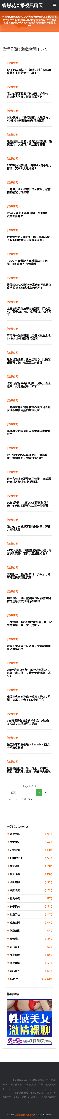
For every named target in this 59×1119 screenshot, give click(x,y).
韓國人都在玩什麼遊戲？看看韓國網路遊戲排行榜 (29, 647)
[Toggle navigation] (54, 4)
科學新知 (31, 906)
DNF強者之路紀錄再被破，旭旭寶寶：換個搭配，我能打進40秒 (27, 456)
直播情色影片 (30, 1084)
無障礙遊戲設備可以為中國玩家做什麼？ (29, 432)
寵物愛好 (31, 938)
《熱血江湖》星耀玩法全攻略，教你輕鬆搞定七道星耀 (29, 191)
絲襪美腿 (31, 833)
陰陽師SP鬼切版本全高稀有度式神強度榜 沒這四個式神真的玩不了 (29, 286)
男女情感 (31, 874)
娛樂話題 (31, 930)
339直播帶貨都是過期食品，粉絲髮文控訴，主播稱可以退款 (28, 722)
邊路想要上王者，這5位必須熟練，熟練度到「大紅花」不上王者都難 (29, 143)
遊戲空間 (13, 63)
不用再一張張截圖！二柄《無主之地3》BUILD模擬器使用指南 (29, 337)
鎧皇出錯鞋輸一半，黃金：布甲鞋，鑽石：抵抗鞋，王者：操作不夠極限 (29, 770)
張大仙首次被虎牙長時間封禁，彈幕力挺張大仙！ (29, 528)
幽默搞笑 (31, 890)
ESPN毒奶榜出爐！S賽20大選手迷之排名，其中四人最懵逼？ (29, 167)
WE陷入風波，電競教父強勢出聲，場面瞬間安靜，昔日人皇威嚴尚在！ (29, 552)
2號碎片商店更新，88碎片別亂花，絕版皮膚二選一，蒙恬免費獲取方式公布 (29, 672)
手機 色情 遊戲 (21, 1093)
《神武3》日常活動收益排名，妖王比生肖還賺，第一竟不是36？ (29, 623)
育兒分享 (31, 946)
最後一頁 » (26, 799)
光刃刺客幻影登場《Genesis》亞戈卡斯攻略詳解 (28, 746)
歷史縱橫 (31, 898)
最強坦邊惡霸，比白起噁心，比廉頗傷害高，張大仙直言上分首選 (29, 361)
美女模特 (31, 842)
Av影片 (31, 979)
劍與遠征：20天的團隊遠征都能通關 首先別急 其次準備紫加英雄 (29, 600)
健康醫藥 (31, 962)
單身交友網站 (19, 1097)
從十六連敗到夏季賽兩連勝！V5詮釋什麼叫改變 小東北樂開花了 (29, 480)
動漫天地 (31, 914)
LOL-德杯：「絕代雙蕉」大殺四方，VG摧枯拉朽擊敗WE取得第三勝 (29, 119)
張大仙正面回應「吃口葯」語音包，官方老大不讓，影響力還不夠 (29, 95)
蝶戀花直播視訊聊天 (24, 1114)
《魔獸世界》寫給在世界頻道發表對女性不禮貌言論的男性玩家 (29, 408)
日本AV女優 (31, 858)
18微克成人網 (36, 1093)
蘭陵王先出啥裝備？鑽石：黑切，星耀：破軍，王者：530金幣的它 (29, 698)
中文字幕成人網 (20, 1080)
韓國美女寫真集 (36, 1080)
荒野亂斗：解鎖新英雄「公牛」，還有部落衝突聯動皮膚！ (29, 576)
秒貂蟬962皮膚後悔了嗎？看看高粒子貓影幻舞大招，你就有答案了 (28, 238)
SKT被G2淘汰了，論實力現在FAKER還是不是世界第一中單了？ (29, 71)
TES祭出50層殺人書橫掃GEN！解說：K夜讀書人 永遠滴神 (27, 262)
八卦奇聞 (31, 882)
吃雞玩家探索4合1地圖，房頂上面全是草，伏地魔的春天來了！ (29, 385)
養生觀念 (31, 954)
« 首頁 (12, 792)
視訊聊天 (31, 970)
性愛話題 (31, 866)
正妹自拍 (31, 850)
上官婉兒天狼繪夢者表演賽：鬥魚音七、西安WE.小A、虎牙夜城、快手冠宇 (29, 311)
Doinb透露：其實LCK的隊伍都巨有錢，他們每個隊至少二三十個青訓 (28, 504)
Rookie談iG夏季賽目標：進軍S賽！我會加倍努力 (28, 214)
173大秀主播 (16, 1084)
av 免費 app (33, 1097)
